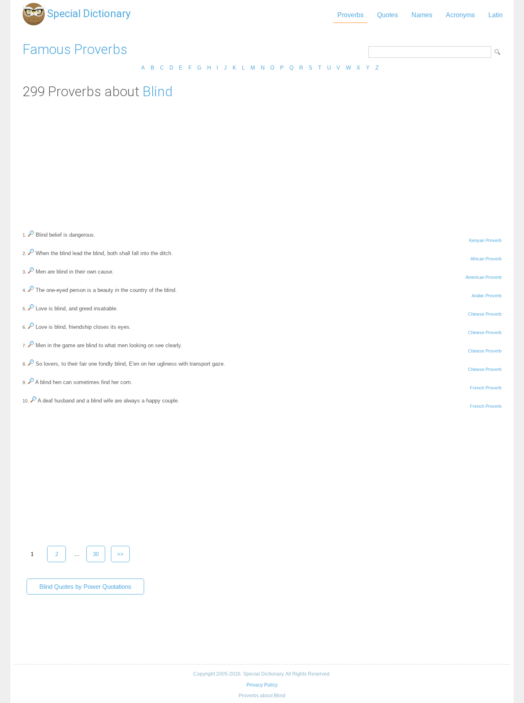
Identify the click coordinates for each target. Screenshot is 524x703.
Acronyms (460, 14)
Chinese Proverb (484, 314)
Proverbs (350, 14)
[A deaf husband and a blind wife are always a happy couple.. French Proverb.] (33, 401)
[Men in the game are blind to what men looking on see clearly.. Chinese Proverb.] (31, 345)
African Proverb (485, 258)
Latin (495, 14)
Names (421, 14)
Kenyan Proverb (485, 240)
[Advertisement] (262, 161)
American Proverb (483, 277)
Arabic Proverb (486, 295)
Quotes (387, 14)
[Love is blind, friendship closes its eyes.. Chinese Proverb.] (31, 327)
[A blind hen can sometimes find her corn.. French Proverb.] (31, 382)
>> (120, 554)
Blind (157, 91)
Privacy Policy (262, 685)
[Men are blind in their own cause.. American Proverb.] (31, 272)
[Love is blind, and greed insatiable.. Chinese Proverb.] (31, 308)
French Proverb (485, 387)
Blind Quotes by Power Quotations (85, 586)
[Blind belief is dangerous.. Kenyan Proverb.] (31, 235)
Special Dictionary (89, 13)
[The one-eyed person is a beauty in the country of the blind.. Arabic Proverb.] (31, 290)
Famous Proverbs (75, 49)
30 (96, 554)
